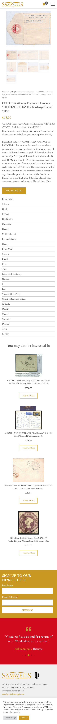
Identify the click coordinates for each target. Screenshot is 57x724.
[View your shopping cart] (44, 3)
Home (4, 92)
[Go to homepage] (12, 4)
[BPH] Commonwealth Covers (21, 92)
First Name (7, 585)
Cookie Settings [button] (10, 718)
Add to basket (14, 190)
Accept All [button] (24, 718)
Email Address (9, 597)
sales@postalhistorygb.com (13, 694)
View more (29, 395)
